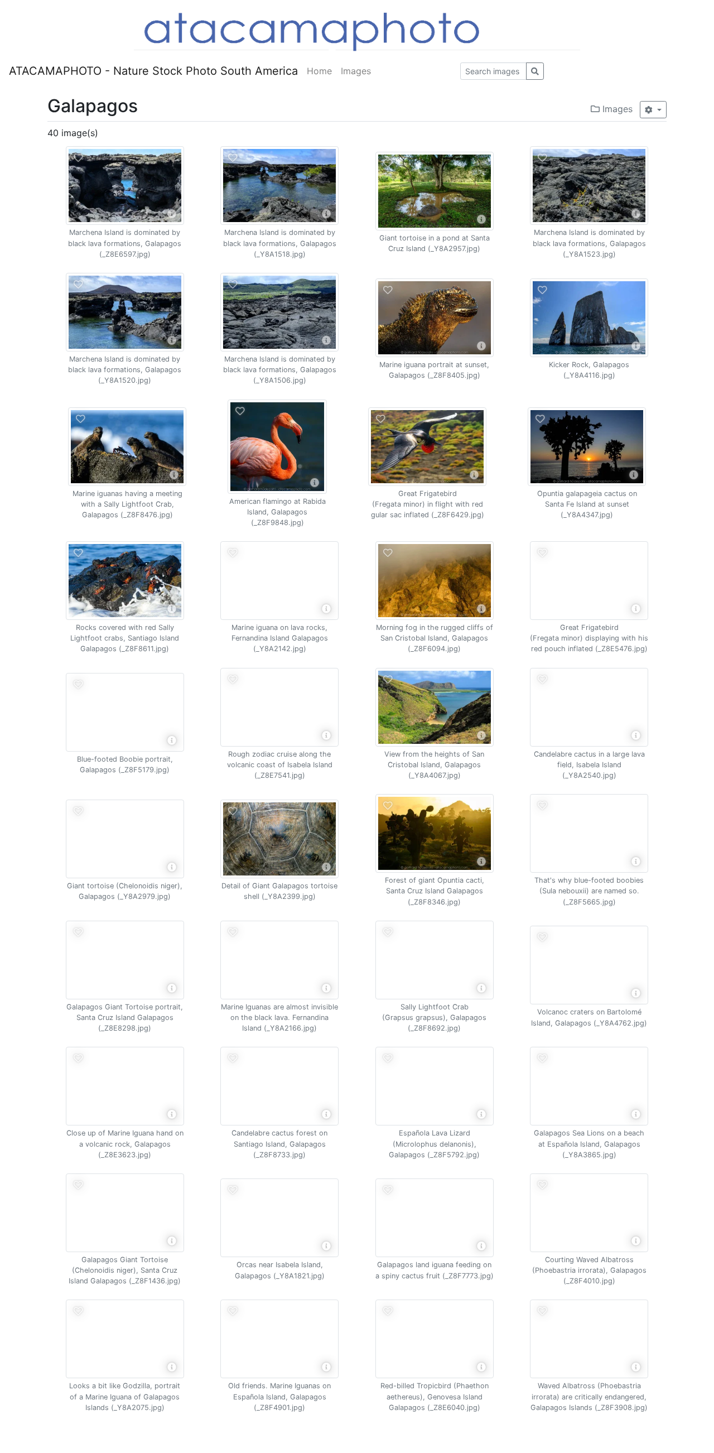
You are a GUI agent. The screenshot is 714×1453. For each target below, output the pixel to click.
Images (356, 70)
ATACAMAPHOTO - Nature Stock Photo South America (153, 71)
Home (319, 70)
